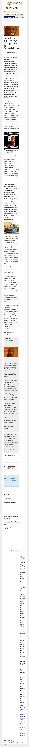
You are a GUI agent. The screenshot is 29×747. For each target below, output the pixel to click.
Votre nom (7, 494)
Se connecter (7, 498)
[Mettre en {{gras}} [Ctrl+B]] (5, 528)
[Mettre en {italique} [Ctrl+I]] (7, 528)
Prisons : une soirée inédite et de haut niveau (22, 578)
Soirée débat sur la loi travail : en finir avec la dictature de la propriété (22, 609)
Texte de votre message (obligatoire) (11, 517)
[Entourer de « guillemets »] (15, 528)
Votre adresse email (10, 502)
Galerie (22, 17)
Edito (17, 17)
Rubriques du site (8, 11)
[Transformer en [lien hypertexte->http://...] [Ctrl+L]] (10, 528)
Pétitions (6, 20)
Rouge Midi (11, 7)
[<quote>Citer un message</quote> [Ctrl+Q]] (13, 528)
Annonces (6, 14)
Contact (22, 742)
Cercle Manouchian (9, 17)
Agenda (17, 11)
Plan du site (7, 742)
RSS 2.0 (6, 744)
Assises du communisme (17, 14)
